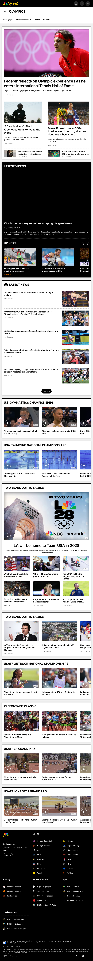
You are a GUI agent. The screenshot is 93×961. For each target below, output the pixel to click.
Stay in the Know (9, 844)
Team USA (46, 20)
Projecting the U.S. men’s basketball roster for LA (15, 600)
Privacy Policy (67, 941)
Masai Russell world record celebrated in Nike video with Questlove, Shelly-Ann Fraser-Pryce (29, 152)
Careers (12, 941)
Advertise (6, 941)
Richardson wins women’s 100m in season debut (20, 778)
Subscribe (7, 855)
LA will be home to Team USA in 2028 (46, 545)
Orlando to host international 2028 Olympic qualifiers (58, 646)
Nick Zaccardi (8, 95)
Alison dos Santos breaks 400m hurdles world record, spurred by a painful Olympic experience (75, 152)
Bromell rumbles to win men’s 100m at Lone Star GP (59, 821)
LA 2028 (37, 20)
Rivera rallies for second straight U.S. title (59, 432)
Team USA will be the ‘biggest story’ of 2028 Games (73, 576)
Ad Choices (58, 941)
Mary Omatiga (8, 144)
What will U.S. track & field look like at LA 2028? (16, 575)
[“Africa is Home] (23, 112)
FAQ (31, 941)
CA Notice (24, 943)
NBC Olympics (8, 20)
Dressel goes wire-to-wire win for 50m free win (19, 474)
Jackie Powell (38, 605)
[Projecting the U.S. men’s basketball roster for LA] (17, 588)
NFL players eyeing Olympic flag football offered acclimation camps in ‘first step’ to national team (31, 370)
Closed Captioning (23, 941)
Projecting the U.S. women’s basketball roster (46, 600)
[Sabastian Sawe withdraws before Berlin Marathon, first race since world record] (75, 356)
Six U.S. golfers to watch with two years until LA (74, 600)
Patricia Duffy (67, 605)
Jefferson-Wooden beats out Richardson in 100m (17, 735)
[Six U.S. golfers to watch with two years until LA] (76, 588)
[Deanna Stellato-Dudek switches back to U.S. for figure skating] (75, 299)
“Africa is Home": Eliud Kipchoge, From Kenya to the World (22, 129)
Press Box (50, 941)
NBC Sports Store (39, 941)
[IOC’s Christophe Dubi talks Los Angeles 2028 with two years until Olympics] (21, 631)
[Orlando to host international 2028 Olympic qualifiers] (59, 631)
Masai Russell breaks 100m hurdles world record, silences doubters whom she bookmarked (67, 131)
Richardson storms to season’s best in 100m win (20, 693)
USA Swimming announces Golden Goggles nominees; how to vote (31, 332)
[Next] (87, 243)
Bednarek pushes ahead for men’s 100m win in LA (57, 778)
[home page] (11, 3)
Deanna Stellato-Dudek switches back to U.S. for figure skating (29, 293)
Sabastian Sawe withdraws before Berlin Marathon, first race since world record (31, 351)
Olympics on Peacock (23, 20)
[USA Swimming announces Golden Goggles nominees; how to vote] (75, 337)
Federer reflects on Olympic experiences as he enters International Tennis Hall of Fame (44, 83)
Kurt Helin (7, 605)
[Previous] (83, 243)
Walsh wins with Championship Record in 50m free (56, 474)
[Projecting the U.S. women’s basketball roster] (46, 588)
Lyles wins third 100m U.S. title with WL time (58, 693)
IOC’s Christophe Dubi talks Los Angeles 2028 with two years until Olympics (19, 647)
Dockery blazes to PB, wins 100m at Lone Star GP (20, 821)
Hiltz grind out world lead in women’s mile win (59, 735)
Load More (46, 391)
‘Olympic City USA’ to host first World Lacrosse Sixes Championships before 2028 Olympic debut (28, 313)
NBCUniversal (15, 946)
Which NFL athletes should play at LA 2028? (45, 575)
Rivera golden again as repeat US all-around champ (21, 432)
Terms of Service (34, 943)
